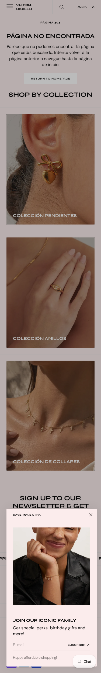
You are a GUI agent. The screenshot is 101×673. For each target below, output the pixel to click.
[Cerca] (91, 515)
